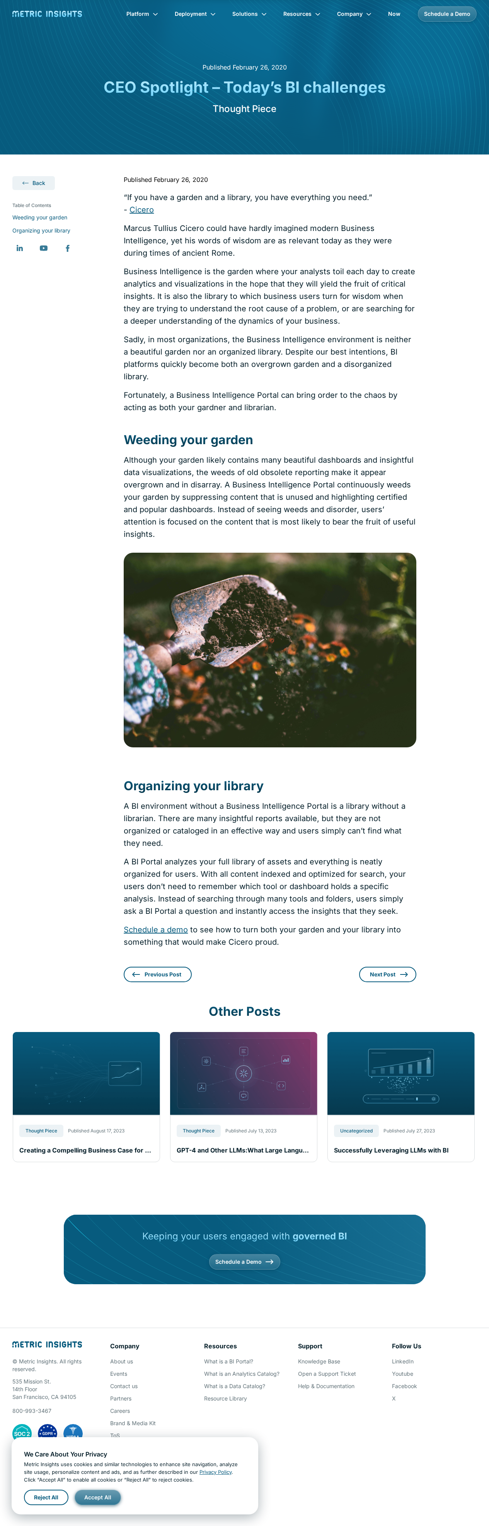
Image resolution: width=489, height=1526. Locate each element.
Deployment (191, 13)
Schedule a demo (156, 929)
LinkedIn (403, 1361)
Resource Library (225, 1398)
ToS (115, 1435)
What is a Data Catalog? (234, 1386)
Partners (120, 1398)
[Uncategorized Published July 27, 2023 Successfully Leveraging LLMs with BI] (401, 1073)
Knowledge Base (319, 1361)
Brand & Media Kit (133, 1423)
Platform (137, 13)
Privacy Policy (215, 1472)
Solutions (245, 13)
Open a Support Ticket (327, 1373)
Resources (297, 13)
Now (394, 13)
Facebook (404, 1386)
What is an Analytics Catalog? (241, 1373)
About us (121, 1361)
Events (118, 1373)
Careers (120, 1410)
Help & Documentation (326, 1386)
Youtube (402, 1373)
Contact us (124, 1386)
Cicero (141, 209)
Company (350, 13)
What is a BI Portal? (228, 1361)
